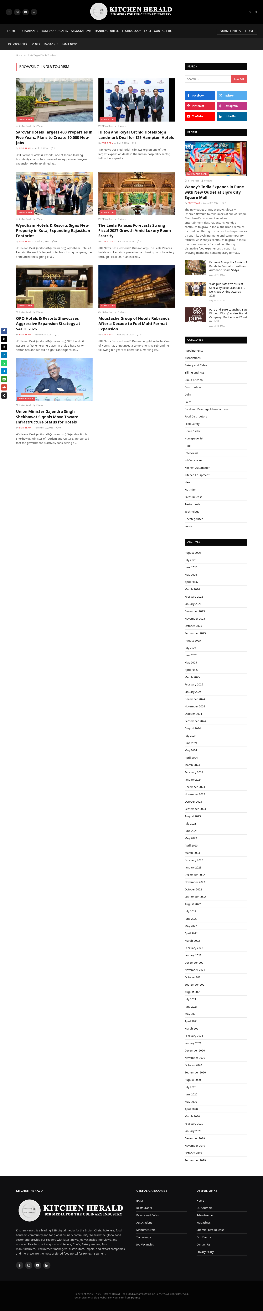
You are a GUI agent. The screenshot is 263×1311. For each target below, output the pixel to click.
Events (35, 44)
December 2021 (195, 962)
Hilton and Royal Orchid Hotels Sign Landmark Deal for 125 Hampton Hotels (136, 134)
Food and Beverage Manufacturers (207, 409)
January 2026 (193, 604)
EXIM (147, 31)
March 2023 (192, 853)
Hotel (188, 446)
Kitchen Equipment (197, 475)
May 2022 (191, 926)
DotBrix (135, 1297)
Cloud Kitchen (194, 380)
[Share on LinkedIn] (4, 355)
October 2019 (193, 1153)
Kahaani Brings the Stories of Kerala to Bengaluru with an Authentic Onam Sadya (228, 266)
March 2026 (192, 589)
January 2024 (193, 779)
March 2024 (192, 765)
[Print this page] (4, 387)
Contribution (193, 387)
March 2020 (192, 1116)
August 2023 (193, 816)
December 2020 (195, 1050)
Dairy (188, 394)
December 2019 (195, 1138)
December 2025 (195, 611)
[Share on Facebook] (4, 331)
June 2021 (191, 1006)
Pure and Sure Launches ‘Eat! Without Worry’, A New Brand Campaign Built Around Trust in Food (228, 315)
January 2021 (193, 1043)
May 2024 (191, 750)
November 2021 (195, 970)
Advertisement (206, 1215)
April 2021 (191, 1021)
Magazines (51, 44)
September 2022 (195, 897)
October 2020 (193, 1065)
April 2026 (191, 582)
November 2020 (195, 1058)
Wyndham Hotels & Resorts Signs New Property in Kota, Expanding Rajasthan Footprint (53, 230)
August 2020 (193, 1080)
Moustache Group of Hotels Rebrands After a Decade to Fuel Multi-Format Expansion (134, 323)
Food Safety (192, 424)
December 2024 (195, 699)
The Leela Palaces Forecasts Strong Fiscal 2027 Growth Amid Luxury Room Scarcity (134, 230)
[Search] (255, 12)
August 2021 (193, 992)
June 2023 (191, 831)
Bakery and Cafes (54, 31)
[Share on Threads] (4, 347)
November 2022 (195, 882)
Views (188, 526)
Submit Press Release (237, 31)
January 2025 (193, 692)
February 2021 (194, 1036)
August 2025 (193, 640)
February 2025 (194, 684)
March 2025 (192, 677)
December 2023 (195, 787)
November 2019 (195, 1145)
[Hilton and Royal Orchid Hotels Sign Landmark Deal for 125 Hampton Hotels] (136, 100)
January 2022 (193, 955)
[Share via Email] (4, 379)
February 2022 (194, 948)
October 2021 (193, 977)
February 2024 (194, 772)
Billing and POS (195, 372)
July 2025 (190, 648)
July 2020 (190, 1087)
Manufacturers (107, 31)
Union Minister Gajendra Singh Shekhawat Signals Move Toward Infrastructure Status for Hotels (47, 416)
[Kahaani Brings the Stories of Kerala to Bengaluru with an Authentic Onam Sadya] (195, 267)
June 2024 (191, 743)
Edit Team (25, 148)
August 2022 (193, 904)
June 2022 (191, 918)
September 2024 (195, 721)
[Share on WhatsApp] (4, 363)
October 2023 (193, 801)
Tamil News (69, 44)
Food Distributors (196, 416)
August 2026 (193, 552)
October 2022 (193, 889)
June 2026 (191, 567)
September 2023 (195, 809)
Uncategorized (194, 519)
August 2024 (193, 728)
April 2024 (191, 757)
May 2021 (191, 1014)
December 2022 (195, 875)
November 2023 (195, 794)
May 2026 (191, 574)
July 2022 (190, 911)
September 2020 (195, 1072)
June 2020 (191, 1094)
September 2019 (195, 1160)
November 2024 (195, 706)
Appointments (194, 350)
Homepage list (194, 438)
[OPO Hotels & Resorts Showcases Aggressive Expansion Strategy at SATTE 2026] (54, 286)
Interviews (191, 453)
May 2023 (191, 838)
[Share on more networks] (4, 395)
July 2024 (190, 735)
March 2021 (192, 1028)
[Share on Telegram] (4, 371)
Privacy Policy (205, 1252)
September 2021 (195, 984)
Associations (81, 31)
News (188, 482)
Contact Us (163, 31)
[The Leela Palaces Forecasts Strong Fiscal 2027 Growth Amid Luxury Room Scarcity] (136, 193)
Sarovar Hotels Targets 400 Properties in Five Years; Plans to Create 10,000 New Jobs (54, 137)
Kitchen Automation (197, 467)
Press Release (193, 497)
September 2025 (195, 633)
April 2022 (191, 933)
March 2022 (192, 940)
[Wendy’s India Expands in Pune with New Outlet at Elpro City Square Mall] (216, 158)
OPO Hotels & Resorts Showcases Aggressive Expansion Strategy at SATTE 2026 (48, 323)
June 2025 (191, 655)
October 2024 (193, 714)
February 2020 (194, 1123)
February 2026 (194, 596)
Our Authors (205, 1208)
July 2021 (190, 999)
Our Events (204, 1237)
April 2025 (191, 670)
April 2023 (191, 845)
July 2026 (190, 560)
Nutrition (190, 489)
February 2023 (194, 860)
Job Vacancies (17, 44)
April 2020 (191, 1109)
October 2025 (193, 626)
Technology (131, 31)
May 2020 (191, 1102)
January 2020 (193, 1131)
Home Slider (25, 119)
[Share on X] (4, 339)
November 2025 (195, 618)
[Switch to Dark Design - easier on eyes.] (250, 12)
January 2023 (193, 867)
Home (11, 31)
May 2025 (191, 662)
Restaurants (28, 31)
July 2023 (190, 823)
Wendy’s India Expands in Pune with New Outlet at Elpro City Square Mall (214, 192)
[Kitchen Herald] (131, 12)
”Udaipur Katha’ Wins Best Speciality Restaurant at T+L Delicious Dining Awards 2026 (227, 289)
